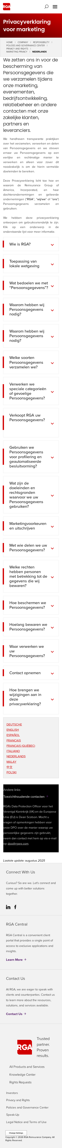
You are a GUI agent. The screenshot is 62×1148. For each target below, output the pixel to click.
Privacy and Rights (17, 48)
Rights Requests (20, 1082)
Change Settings (16, 1133)
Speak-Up (12, 1115)
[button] (47, 6)
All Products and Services (27, 1066)
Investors (12, 1093)
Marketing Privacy (16, 51)
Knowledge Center (22, 1074)
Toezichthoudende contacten (24, 796)
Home (9, 42)
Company (23, 42)
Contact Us (14, 1014)
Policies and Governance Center (25, 45)
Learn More (14, 959)
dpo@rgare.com (18, 843)
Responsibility (41, 42)
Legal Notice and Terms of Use (26, 1122)
